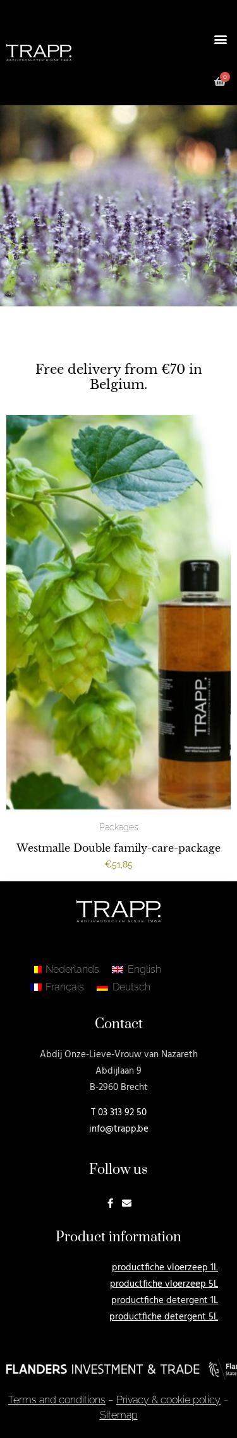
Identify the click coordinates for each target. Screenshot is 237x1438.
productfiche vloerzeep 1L (165, 1267)
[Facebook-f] (110, 1203)
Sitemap (119, 1415)
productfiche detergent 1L (164, 1300)
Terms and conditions (57, 1400)
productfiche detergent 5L (163, 1317)
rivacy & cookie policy (168, 1400)
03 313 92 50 (122, 1112)
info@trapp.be (119, 1129)
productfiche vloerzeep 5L (164, 1284)
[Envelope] (126, 1203)
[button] (220, 38)
